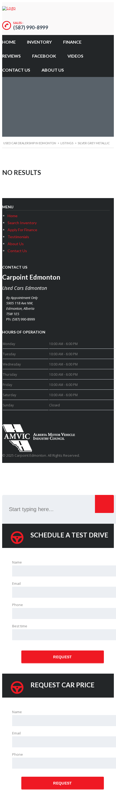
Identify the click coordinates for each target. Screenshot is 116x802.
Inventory (39, 41)
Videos (75, 55)
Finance (72, 41)
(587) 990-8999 (30, 27)
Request (62, 657)
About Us (53, 69)
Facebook (44, 55)
